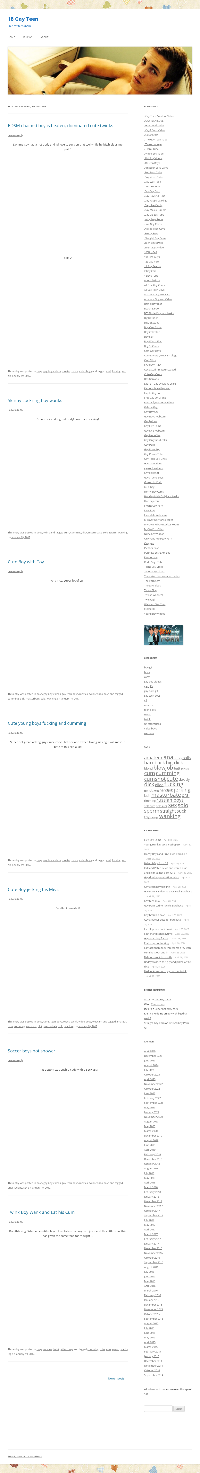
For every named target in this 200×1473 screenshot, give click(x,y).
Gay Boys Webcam (155, 416)
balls (186, 757)
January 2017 (151, 1243)
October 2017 (152, 1210)
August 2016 (151, 1267)
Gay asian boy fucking (156, 938)
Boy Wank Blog (153, 341)
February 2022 (152, 1098)
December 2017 (153, 1201)
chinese (185, 768)
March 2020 (151, 1131)
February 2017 (152, 1239)
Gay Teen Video (153, 463)
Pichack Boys (151, 548)
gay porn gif (151, 691)
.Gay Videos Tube (154, 214)
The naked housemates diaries (161, 576)
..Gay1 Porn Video (154, 130)
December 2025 (153, 1056)
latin (147, 795)
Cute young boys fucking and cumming (47, 723)
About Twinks (152, 280)
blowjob (163, 767)
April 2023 (149, 1079)
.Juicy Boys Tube (153, 219)
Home (11, 37)
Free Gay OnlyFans (155, 397)
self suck (161, 806)
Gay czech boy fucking (157, 886)
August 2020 (151, 1121)
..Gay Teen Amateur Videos (159, 116)
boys (39, 371)
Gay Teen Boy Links (155, 458)
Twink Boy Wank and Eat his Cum (41, 1212)
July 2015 (149, 1328)
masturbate (95, 532)
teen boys (56, 1021)
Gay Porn (149, 444)
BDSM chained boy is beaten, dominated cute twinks (60, 125)
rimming (150, 800)
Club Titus (150, 360)
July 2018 (149, 1173)
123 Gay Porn (152, 261)
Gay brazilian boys (154, 915)
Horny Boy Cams (154, 491)
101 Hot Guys (152, 257)
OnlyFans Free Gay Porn (158, 538)
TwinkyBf (149, 599)
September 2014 (153, 1375)
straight (168, 811)
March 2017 (151, 1234)
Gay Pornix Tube (153, 454)
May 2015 (149, 1337)
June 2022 (149, 1093)
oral (185, 795)
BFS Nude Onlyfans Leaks (159, 313)
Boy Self (148, 336)
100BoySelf (150, 252)
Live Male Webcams (155, 515)
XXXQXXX (149, 609)
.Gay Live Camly (153, 205)
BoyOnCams (151, 346)
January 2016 (151, 1300)
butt (177, 768)
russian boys (170, 800)
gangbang (151, 790)
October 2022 (152, 1088)
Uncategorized (152, 724)
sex (124, 371)
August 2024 (151, 1065)
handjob (166, 790)
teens (66, 1021)
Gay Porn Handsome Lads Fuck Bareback (168, 891)
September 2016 (153, 1262)
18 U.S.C (27, 37)
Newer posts (118, 1378)
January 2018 (151, 1196)
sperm (113, 532)
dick (84, 532)
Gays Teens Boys (153, 477)
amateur (121, 1021)
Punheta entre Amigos (157, 552)
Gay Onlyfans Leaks (155, 440)
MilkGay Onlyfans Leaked (158, 520)
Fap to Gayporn (153, 393)
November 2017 (153, 1206)
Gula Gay (149, 487)
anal (108, 371)
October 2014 (152, 1370)
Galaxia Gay (151, 407)
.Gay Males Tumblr (155, 210)
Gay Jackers (150, 421)
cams (46, 1021)
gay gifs (148, 686)
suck (181, 811)
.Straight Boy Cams (155, 238)
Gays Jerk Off (151, 473)
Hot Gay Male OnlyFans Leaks (161, 496)
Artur (147, 999)
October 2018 (152, 1163)
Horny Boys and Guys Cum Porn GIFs (165, 854)
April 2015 (149, 1342)
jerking (182, 789)
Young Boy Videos (154, 613)
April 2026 (149, 1051)
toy (147, 816)
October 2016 (152, 1257)
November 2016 (153, 1253)
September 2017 (153, 1215)
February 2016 (152, 1295)
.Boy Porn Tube (153, 172)
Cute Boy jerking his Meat (33, 889)
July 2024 (149, 1070)
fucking (116, 371)
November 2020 (153, 1117)
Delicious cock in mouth (158, 957)
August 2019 (151, 1140)
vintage (154, 817)
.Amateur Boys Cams (156, 167)
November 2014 (153, 1365)
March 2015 (151, 1347)
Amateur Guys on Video (158, 299)
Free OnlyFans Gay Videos (159, 402)
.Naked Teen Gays (154, 228)
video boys (85, 371)
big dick (174, 762)
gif (145, 700)
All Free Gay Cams (154, 285)
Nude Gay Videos (154, 534)
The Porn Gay (152, 581)
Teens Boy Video (153, 566)
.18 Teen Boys (152, 163)
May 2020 (149, 1126)
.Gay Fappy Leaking (155, 200)
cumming (75, 532)
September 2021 (153, 1102)
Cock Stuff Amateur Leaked (160, 369)
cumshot (31, 1026)
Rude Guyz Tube (153, 562)
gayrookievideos (153, 468)
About (44, 37)
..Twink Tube (151, 149)
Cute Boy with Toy (26, 562)
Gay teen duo (152, 901)
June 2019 (149, 1145)
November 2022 (153, 1084)
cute (102, 1349)
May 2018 (149, 1178)
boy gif (148, 667)
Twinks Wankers (153, 595)
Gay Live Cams (152, 426)
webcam (97, 1021)
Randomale (150, 557)
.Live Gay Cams (153, 224)
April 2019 (149, 1149)
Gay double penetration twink (161, 877)
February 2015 (152, 1351)
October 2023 (152, 1074)
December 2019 (153, 1135)
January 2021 (151, 1112)
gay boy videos (52, 371)
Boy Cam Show (153, 327)
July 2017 (149, 1220)
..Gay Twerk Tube (154, 125)
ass (178, 757)
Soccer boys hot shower (31, 1051)
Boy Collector (152, 332)
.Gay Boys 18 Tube (154, 196)
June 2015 (149, 1333)
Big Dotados (151, 318)
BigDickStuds (151, 322)
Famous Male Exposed (157, 388)
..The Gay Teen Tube (155, 139)
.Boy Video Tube (153, 177)
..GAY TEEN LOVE (153, 120)
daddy (184, 779)
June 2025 (149, 1060)
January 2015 (151, 1356)
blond (148, 768)
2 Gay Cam (150, 271)
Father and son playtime (158, 933)
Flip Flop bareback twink (158, 929)
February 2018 (152, 1192)
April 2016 (149, 1286)
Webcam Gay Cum (154, 604)
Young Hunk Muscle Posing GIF (162, 844)
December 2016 (153, 1248)
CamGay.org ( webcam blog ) (160, 355)
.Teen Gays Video (154, 247)
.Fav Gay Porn (152, 191)
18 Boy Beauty (152, 266)
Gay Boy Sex (151, 412)
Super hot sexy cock (166, 1009)
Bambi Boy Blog (153, 304)
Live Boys (149, 510)
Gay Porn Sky (152, 449)
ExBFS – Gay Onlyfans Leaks (160, 383)
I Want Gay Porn (153, 505)
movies (66, 371)
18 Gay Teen (23, 18)
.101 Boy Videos (153, 158)
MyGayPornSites (153, 529)
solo (105, 532)
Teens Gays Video (154, 571)
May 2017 (149, 1225)
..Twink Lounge (153, 144)
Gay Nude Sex (152, 435)
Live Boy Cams (152, 840)
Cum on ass (157, 1004)
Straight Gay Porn (154, 1023)
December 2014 (153, 1361)
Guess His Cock (153, 482)
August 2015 (151, 1323)
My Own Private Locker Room (161, 524)
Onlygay (149, 543)
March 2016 (151, 1290)
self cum (149, 806)
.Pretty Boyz (151, 233)
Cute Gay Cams (153, 374)
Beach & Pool (151, 308)
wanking (123, 532)
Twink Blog (150, 590)
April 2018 (149, 1182)
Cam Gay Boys (152, 351)
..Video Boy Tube (153, 153)
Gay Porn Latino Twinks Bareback (163, 905)
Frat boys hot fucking (156, 943)
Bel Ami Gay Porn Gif (156, 863)
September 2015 (153, 1318)
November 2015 (153, 1309)
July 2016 (149, 1271)
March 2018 (151, 1187)
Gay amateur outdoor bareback (162, 919)
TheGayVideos (152, 585)
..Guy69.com (151, 135)
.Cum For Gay (152, 186)
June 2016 (149, 1276)
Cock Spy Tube (152, 365)
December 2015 (153, 1304)
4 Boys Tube (151, 275)
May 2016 (149, 1281)
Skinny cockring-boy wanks (35, 400)
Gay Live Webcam (154, 430)
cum (66, 532)
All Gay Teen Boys (154, 289)
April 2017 (149, 1229)
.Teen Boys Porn (153, 243)
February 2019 (152, 1154)
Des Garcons (151, 379)
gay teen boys (70, 694)
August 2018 (151, 1168)
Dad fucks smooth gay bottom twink (165, 971)
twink (74, 371)
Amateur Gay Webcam (157, 294)
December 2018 (153, 1159)
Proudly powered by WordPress (25, 1456)
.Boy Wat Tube (152, 181)
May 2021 (149, 1107)
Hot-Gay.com (152, 501)
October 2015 (152, 1314)
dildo (159, 784)
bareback (154, 762)
